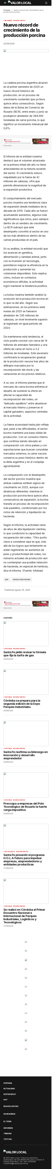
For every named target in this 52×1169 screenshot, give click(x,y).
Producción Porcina (21, 579)
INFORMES (8, 20)
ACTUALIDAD (9, 1089)
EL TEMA (7, 1121)
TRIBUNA (7, 1134)
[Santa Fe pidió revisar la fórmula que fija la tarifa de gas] (26, 633)
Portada (6, 10)
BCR (6, 579)
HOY (5, 1100)
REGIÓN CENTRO (19, 20)
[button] (5, 3)
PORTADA (8, 648)
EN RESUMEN (9, 1114)
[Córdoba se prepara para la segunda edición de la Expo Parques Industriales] (26, 682)
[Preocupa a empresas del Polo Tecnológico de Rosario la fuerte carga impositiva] (26, 785)
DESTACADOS (9, 851)
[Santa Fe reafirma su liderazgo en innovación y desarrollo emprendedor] (26, 733)
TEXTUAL (7, 1139)
